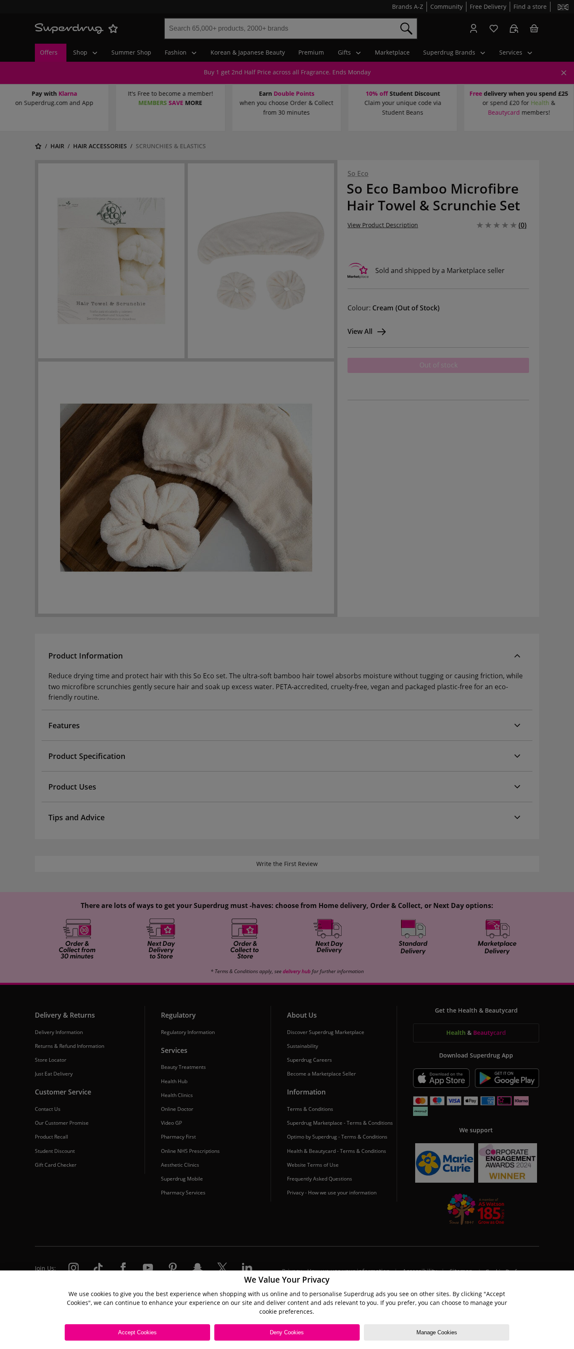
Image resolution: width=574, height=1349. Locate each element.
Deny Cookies (287, 1332)
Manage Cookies (436, 1332)
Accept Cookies (137, 1332)
